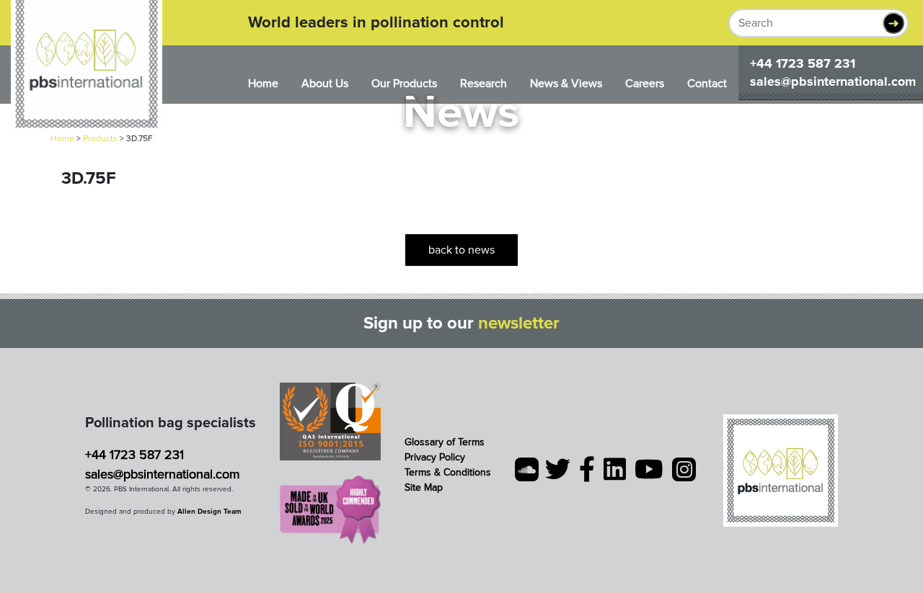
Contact (707, 83)
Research (483, 83)
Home (263, 83)
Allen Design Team (209, 511)
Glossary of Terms (445, 442)
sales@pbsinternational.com (833, 81)
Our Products (404, 83)
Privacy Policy (435, 457)
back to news (461, 250)
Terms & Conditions (448, 472)
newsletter (519, 323)
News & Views (566, 83)
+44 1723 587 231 (802, 63)
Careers (644, 83)
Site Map (424, 487)
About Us (324, 83)
